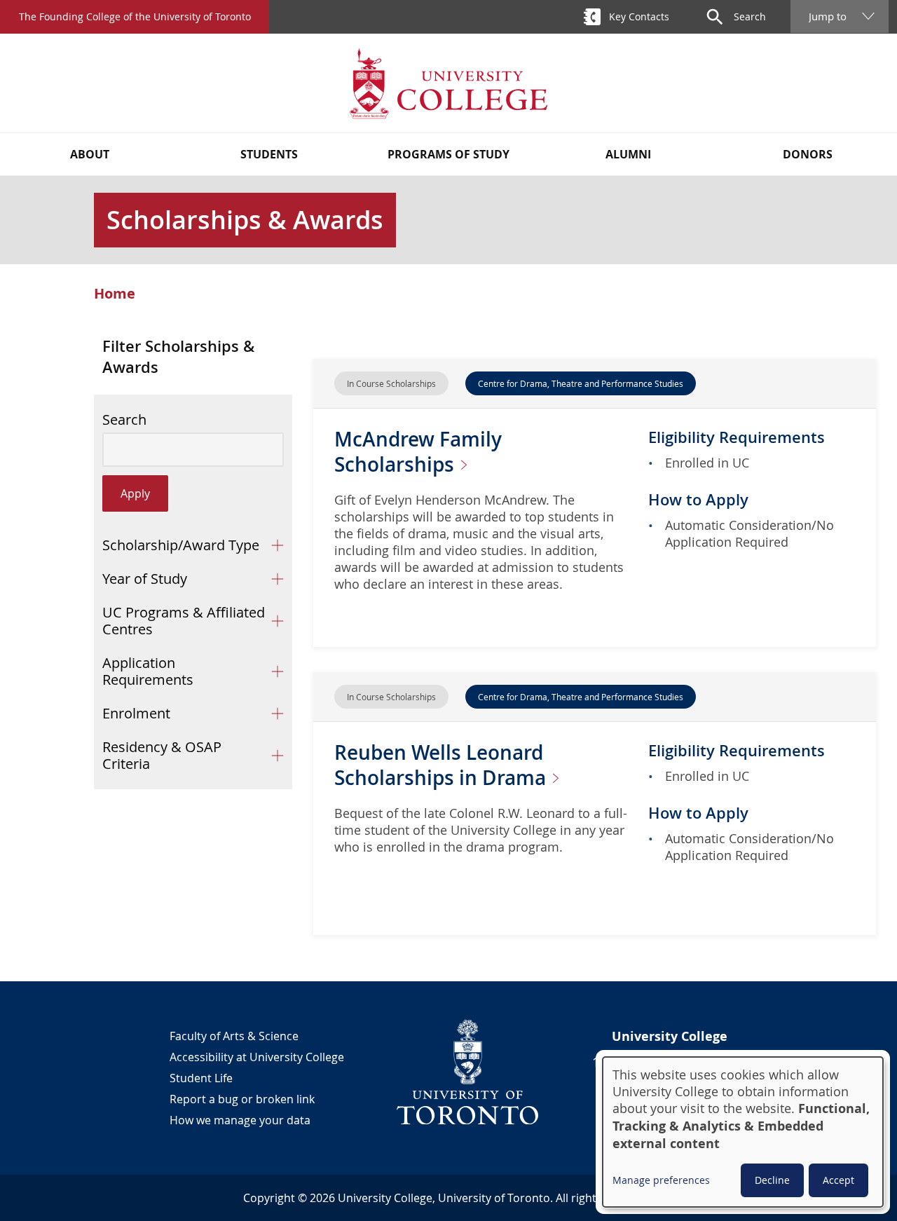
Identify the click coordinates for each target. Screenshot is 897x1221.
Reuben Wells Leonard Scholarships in (442, 765)
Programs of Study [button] (448, 154)
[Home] (448, 83)
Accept (838, 1180)
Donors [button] (808, 154)
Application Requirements (147, 671)
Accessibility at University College (257, 1057)
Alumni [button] (628, 154)
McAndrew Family (418, 451)
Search (124, 419)
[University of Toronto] (468, 1071)
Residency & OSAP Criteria (161, 755)
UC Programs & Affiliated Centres (183, 621)
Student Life (201, 1078)
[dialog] (743, 1132)
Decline (772, 1180)
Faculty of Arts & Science (234, 1036)
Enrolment (136, 713)
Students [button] (269, 154)
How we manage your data (240, 1120)
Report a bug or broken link (242, 1099)
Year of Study (144, 578)
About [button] (89, 154)
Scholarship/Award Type (180, 545)
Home (114, 293)
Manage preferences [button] (661, 1180)
